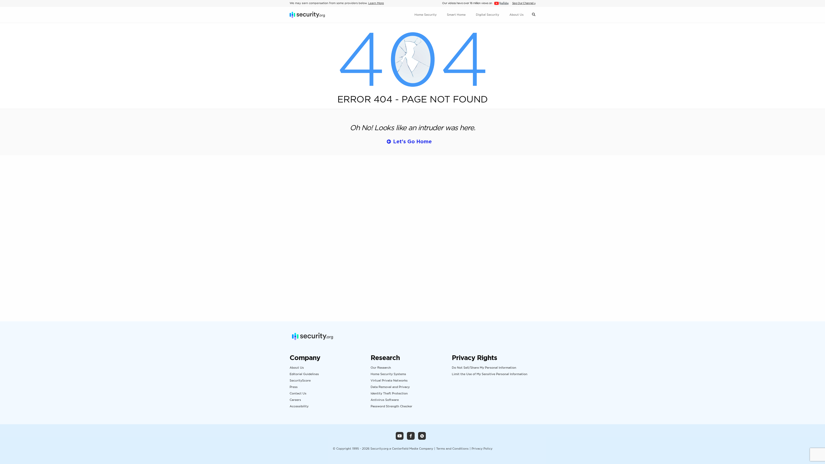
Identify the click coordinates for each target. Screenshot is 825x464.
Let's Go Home (412, 141)
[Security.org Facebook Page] (411, 436)
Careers (295, 399)
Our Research (381, 367)
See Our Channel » (523, 3)
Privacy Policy (482, 448)
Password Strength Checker (391, 406)
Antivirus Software (385, 399)
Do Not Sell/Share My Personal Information (484, 367)
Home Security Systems (388, 374)
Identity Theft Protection (389, 393)
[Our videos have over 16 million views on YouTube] (501, 3)
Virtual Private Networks (389, 380)
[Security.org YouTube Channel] (399, 436)
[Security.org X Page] (422, 436)
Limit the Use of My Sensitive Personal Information (489, 374)
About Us (297, 367)
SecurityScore (300, 380)
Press (294, 387)
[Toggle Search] (533, 15)
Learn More (376, 3)
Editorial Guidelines (304, 374)
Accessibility (299, 406)
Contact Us (298, 393)
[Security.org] (307, 15)
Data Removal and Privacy (390, 387)
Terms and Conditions (452, 448)
